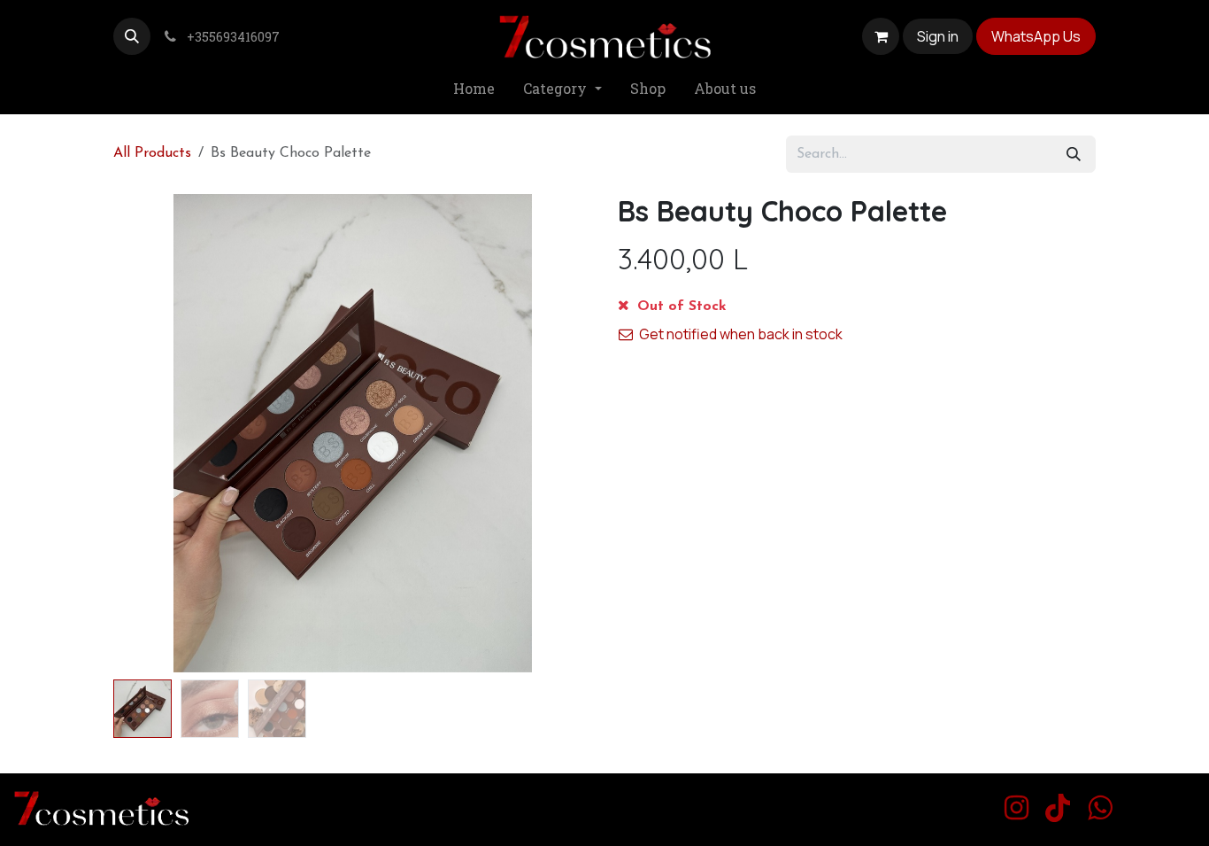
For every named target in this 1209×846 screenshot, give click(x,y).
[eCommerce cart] (880, 36)
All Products (152, 153)
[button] (131, 36)
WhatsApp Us (1036, 36)
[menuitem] (474, 89)
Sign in (938, 36)
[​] (1016, 808)
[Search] (1073, 154)
